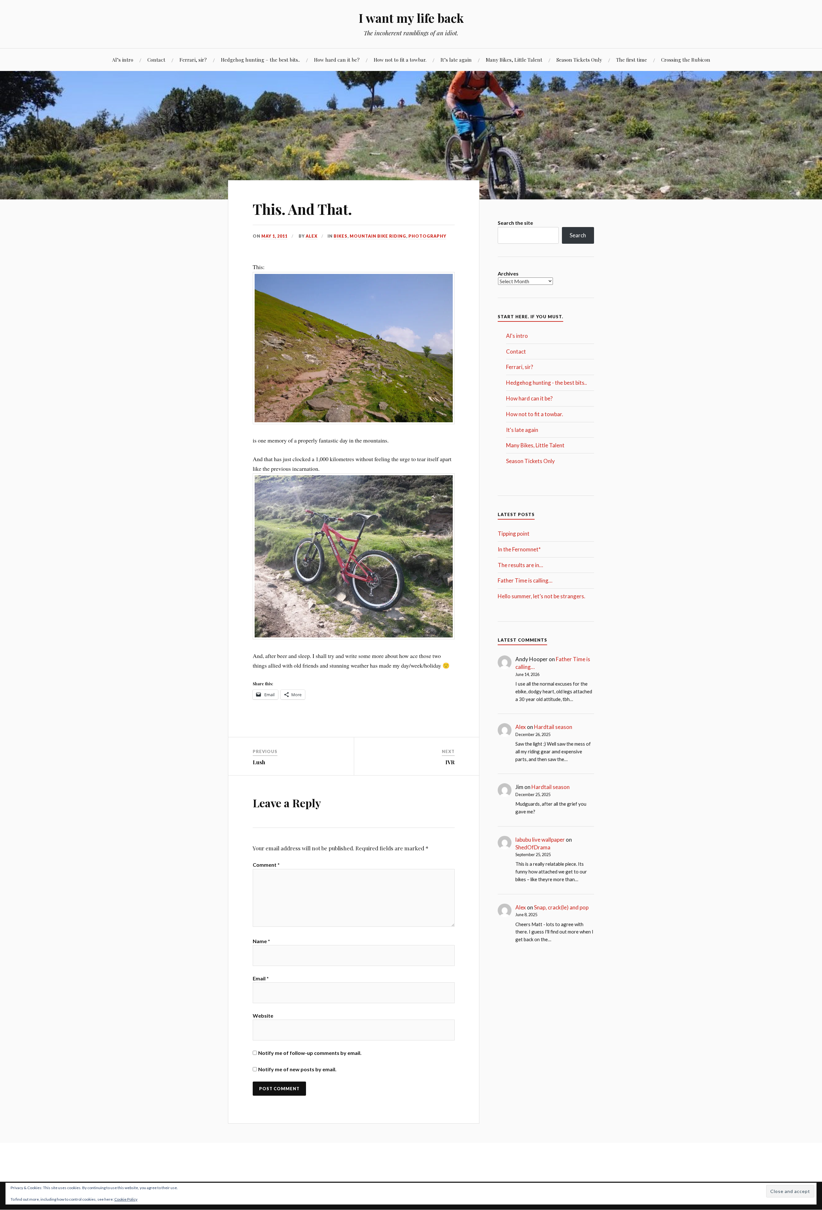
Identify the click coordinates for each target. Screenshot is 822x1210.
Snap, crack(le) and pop (561, 907)
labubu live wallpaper (540, 839)
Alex (312, 236)
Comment (266, 865)
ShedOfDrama (532, 847)
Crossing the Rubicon (685, 59)
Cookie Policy (125, 1199)
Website (263, 1016)
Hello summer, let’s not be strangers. (541, 596)
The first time (631, 59)
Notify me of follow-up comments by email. (310, 1053)
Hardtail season (553, 726)
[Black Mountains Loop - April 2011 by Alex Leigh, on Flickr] (354, 422)
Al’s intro (122, 59)
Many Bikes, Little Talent (514, 59)
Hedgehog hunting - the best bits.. (546, 382)
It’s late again (456, 59)
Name (261, 941)
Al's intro (517, 335)
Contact (156, 59)
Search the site (515, 223)
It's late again (522, 429)
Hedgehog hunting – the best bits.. (260, 59)
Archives (508, 273)
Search (578, 235)
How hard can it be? (337, 59)
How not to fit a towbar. (400, 59)
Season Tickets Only (579, 59)
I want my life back (411, 18)
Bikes (340, 236)
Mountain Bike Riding (378, 236)
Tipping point (513, 533)
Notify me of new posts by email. (297, 1069)
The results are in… (520, 565)
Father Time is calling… (525, 580)
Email (261, 978)
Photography (427, 236)
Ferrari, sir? (193, 59)
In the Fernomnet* (519, 549)
